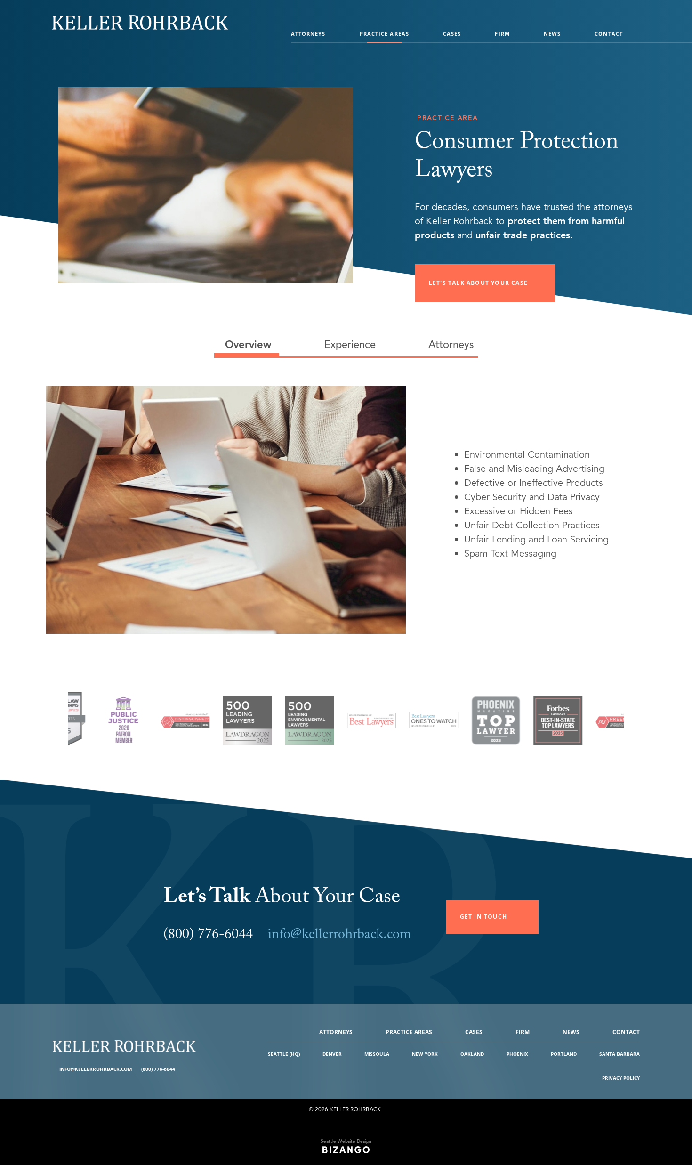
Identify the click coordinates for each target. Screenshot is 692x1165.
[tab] (246, 344)
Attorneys (308, 33)
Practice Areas (384, 33)
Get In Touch (483, 917)
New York (425, 1054)
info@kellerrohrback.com (339, 936)
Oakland (472, 1054)
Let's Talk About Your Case (478, 283)
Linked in (190, 1069)
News (552, 33)
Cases (452, 33)
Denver (332, 1054)
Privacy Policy (621, 1078)
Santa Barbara (619, 1054)
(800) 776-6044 (158, 1069)
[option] (105, 725)
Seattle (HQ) (284, 1054)
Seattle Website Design (346, 1141)
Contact (609, 33)
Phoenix (517, 1054)
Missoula (376, 1054)
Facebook (183, 1069)
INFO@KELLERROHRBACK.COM (95, 1069)
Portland (564, 1054)
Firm (502, 33)
